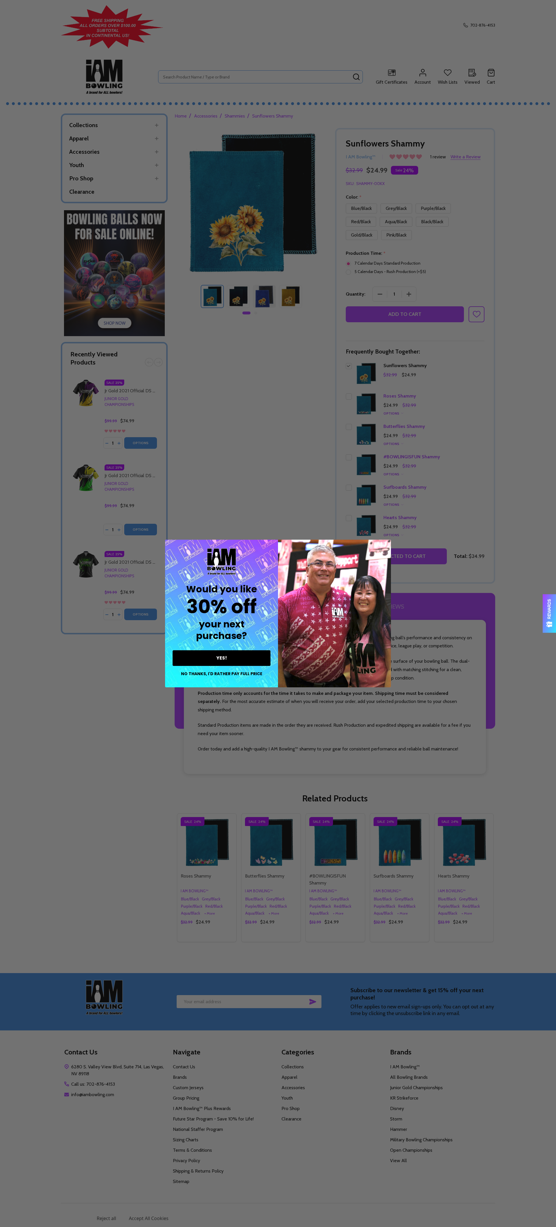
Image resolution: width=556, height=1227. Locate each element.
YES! (221, 658)
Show (549, 613)
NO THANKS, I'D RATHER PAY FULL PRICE (221, 674)
